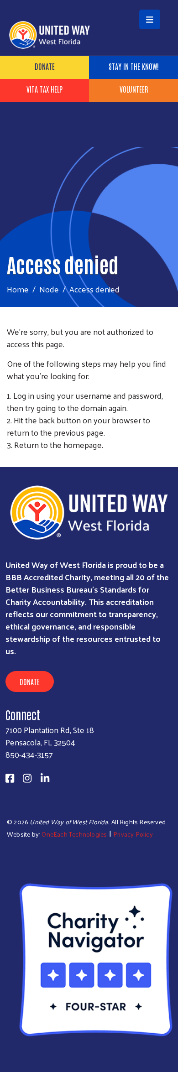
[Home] (89, 1)
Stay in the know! (134, 66)
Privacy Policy (133, 834)
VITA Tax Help (44, 89)
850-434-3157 (29, 754)
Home (18, 289)
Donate (45, 66)
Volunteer (134, 89)
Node (49, 289)
